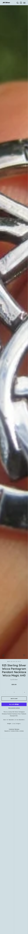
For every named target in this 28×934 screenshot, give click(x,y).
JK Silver (15, 679)
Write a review (19, 731)
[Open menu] (24, 3)
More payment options (14, 708)
